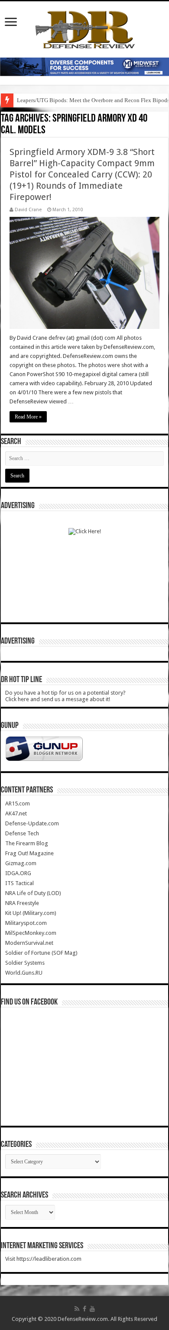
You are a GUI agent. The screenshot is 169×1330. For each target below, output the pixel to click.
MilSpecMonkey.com (30, 933)
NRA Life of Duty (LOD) (33, 893)
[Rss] (77, 1309)
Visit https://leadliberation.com (43, 1259)
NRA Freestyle (22, 903)
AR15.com (17, 803)
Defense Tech (22, 833)
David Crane (28, 210)
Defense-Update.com (32, 823)
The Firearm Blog (26, 843)
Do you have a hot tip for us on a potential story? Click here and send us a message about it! (65, 695)
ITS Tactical (19, 883)
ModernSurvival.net (29, 943)
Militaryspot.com (26, 923)
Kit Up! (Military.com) (30, 913)
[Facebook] (84, 1309)
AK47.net (16, 813)
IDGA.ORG (18, 873)
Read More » (28, 417)
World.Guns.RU (23, 972)
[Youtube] (92, 1309)
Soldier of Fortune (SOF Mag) (41, 953)
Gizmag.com (20, 863)
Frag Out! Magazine (29, 853)
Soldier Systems (25, 963)
